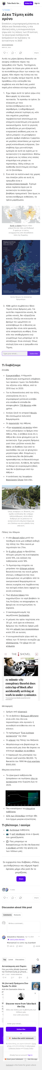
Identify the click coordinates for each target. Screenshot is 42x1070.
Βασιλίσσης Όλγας (15, 480)
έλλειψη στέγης (27, 568)
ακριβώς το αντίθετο (25, 751)
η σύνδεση (11, 848)
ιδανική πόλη (18, 538)
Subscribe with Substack (22, 1038)
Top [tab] (4, 960)
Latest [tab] (10, 960)
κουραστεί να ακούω (22, 427)
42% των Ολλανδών (15, 816)
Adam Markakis (7, 45)
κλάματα (10, 646)
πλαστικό (22, 712)
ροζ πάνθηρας (18, 834)
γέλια (25, 643)
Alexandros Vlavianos (15, 937)
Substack (9, 1065)
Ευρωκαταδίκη (13, 375)
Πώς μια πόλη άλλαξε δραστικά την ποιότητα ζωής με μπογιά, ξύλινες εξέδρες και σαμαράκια (14, 970)
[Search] (37, 959)
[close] (35, 993)
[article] (21, 972)
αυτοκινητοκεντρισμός (17, 184)
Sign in (37, 3)
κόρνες (12, 740)
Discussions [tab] (19, 960)
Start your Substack (15, 1059)
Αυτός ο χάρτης (16, 226)
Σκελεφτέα (24, 615)
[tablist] (12, 915)
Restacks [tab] (17, 915)
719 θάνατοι (25, 405)
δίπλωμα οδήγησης (30, 716)
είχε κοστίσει (33, 761)
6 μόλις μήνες (15, 551)
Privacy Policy (28, 1048)
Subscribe (28, 3)
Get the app (32, 1059)
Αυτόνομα (14, 830)
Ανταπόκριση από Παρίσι (14, 966)
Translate (7, 10)
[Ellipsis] (39, 936)
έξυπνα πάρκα (18, 595)
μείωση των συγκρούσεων (26, 629)
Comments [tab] (7, 915)
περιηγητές (14, 423)
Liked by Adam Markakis (17, 939)
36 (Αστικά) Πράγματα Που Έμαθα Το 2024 (15, 984)
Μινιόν (33, 413)
